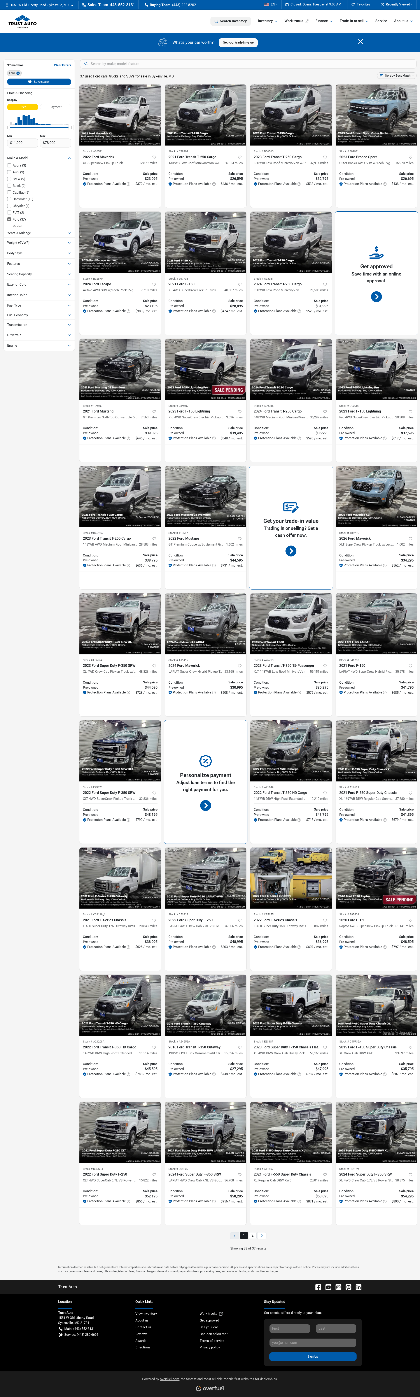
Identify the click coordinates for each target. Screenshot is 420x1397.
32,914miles (319, 163)
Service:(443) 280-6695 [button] (81, 1335)
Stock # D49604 (93, 1169)
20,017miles (319, 1180)
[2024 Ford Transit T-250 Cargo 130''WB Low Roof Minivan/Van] (291, 242)
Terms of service (212, 1341)
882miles (321, 926)
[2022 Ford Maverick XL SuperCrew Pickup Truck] (120, 115)
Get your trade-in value (238, 42)
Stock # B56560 (263, 151)
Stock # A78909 (178, 151)
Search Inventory (233, 21)
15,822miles (148, 1180)
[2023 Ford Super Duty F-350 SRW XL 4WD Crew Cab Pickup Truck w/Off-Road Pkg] (120, 623)
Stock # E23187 (263, 1041)
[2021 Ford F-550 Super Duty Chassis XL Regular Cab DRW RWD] (291, 1132)
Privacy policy (210, 1347)
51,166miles (319, 1053)
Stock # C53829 (178, 914)
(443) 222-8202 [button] (184, 5)
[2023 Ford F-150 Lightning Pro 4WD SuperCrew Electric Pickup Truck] (206, 369)
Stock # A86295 (349, 533)
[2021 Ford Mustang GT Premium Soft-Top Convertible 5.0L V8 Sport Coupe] (120, 369)
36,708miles (233, 1180)
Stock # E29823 (92, 787)
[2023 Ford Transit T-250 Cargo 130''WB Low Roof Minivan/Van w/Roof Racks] (291, 115)
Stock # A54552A (179, 1041)
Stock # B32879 (93, 278)
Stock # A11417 (178, 660)
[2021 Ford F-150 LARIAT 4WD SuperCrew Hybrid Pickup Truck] (376, 623)
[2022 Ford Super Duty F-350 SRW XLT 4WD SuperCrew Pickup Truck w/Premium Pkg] (120, 750)
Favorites (363, 4)
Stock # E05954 (92, 660)
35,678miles (404, 672)
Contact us (143, 1327)
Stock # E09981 (349, 151)
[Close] (361, 41)
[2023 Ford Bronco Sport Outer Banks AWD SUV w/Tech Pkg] (376, 115)
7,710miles (149, 290)
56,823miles (233, 163)
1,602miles (234, 544)
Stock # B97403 (349, 914)
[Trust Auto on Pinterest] (347, 1286)
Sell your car (209, 1327)
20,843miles (148, 926)
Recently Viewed (398, 4)
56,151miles (319, 672)
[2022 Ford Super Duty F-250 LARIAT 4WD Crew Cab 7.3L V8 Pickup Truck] (206, 878)
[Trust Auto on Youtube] (327, 1286)
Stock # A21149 (263, 787)
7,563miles (149, 417)
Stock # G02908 (349, 405)
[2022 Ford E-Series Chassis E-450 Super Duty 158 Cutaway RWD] (291, 878)
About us (142, 1320)
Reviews (141, 1334)
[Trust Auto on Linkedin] (357, 1286)
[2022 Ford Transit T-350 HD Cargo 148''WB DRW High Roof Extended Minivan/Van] (291, 750)
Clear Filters (62, 65)
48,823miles (148, 672)
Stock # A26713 (263, 660)
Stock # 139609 (92, 405)
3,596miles (234, 417)
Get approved (209, 1320)
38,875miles (404, 1180)
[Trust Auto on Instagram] (337, 1286)
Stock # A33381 (263, 278)
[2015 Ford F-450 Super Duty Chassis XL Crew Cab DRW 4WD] (376, 1005)
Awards (140, 1341)
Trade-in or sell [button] (352, 21)
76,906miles (233, 926)
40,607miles (233, 290)
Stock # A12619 (349, 787)
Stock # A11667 (263, 1169)
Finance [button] (321, 21)
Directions (142, 1347)
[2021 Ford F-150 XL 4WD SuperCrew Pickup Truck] (206, 242)
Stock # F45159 (349, 1169)
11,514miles (148, 1053)
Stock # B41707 (349, 660)
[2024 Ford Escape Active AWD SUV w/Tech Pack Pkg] (120, 242)
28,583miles (148, 544)
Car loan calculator (214, 1334)
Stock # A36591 (93, 151)
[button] (41, 5)
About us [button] (401, 21)
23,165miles (233, 672)
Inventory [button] (265, 21)
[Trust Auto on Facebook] (317, 1286)
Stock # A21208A (93, 1041)
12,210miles (319, 799)
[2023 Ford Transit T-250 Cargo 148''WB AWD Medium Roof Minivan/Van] (120, 496)
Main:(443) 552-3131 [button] (79, 1329)
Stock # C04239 (178, 1169)
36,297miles (319, 417)
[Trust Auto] (22, 21)
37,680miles (404, 799)
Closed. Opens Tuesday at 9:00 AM (315, 4)
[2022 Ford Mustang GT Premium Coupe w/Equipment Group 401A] (206, 496)
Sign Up (313, 1356)
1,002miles (405, 544)
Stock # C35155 (263, 914)
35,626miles (233, 1053)
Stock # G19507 (178, 405)
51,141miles (404, 926)
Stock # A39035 (263, 405)
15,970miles (404, 163)
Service (381, 21)
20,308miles (404, 417)
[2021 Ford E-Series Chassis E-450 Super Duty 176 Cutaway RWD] (120, 878)
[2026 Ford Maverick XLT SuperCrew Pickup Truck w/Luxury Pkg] (376, 496)
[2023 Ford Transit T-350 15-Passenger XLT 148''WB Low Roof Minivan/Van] (291, 623)
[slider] (7, 127)
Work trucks (294, 21)
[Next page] (261, 1235)
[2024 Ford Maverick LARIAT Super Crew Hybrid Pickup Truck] (206, 623)
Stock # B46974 (93, 533)
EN (273, 4)
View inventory (146, 1314)
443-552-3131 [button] (122, 4)
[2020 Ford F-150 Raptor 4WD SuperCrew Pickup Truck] (376, 878)
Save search (41, 81)
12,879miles (148, 163)
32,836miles (148, 799)
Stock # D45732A (350, 1041)
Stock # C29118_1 (94, 914)
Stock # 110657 (178, 533)
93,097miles (404, 1053)
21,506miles (319, 290)
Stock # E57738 (178, 278)
